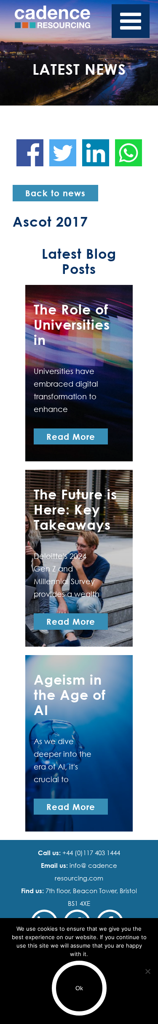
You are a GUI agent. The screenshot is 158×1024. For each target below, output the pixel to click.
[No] (147, 971)
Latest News (79, 69)
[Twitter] (62, 152)
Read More (70, 436)
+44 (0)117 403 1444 (90, 852)
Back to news (55, 193)
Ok (79, 988)
